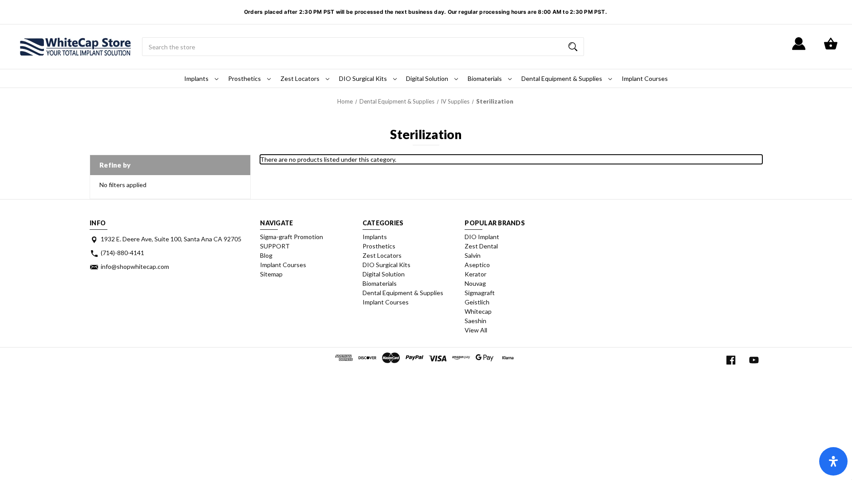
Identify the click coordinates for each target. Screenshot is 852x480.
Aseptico (477, 264)
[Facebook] (731, 360)
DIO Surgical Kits (363, 78)
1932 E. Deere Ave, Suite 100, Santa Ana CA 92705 (171, 239)
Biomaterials (485, 78)
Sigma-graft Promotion (291, 236)
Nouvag (475, 283)
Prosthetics (245, 78)
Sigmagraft (480, 292)
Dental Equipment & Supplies (562, 78)
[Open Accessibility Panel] (833, 461)
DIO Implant (482, 236)
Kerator (475, 274)
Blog (266, 255)
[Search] (573, 46)
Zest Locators (300, 78)
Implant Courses (645, 78)
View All (476, 330)
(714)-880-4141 (122, 252)
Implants (197, 78)
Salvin (473, 255)
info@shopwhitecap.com (135, 266)
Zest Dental (481, 246)
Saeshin (475, 320)
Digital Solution (428, 78)
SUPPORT (275, 246)
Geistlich (477, 302)
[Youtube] (754, 360)
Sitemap (271, 274)
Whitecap (478, 311)
